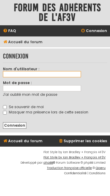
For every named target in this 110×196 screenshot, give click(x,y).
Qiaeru (101, 168)
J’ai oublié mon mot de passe (30, 94)
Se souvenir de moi (26, 106)
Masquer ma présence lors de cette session (48, 112)
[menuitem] (9, 31)
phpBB (48, 162)
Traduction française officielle (69, 168)
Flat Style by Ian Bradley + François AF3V (74, 157)
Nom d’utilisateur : (21, 68)
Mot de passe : (17, 82)
